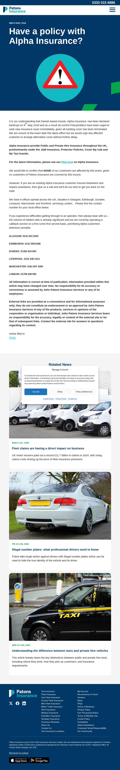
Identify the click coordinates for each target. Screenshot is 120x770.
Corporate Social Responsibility (91, 728)
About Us (45, 725)
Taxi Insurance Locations (52, 731)
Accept (35, 391)
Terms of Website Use (87, 716)
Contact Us (72, 399)
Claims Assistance (85, 725)
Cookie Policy (48, 399)
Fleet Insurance (48, 694)
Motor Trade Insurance (51, 706)
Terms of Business (85, 706)
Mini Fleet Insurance (50, 703)
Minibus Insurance (49, 713)
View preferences (84, 391)
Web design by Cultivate (18, 753)
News (80, 700)
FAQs (12, 337)
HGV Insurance (48, 710)
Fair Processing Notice (87, 713)
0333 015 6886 (103, 3)
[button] (113, 10)
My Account (82, 691)
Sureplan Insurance (50, 719)
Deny (60, 391)
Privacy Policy (61, 399)
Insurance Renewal (50, 722)
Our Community (84, 731)
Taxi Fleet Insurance (50, 697)
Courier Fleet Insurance (52, 700)
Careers (81, 697)
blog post (67, 162)
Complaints (82, 722)
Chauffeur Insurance (50, 716)
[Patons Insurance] (14, 10)
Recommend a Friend (87, 694)
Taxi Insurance (48, 691)
